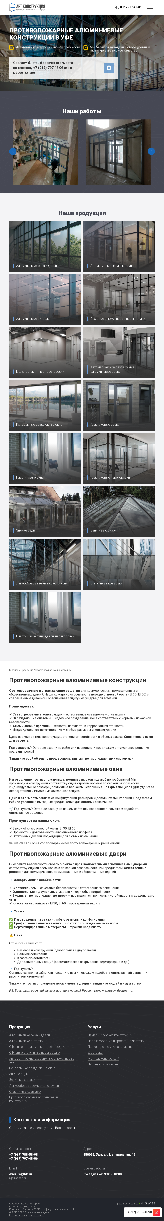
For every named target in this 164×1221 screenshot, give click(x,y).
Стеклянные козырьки (25, 1091)
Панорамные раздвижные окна (32, 1068)
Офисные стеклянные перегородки (34, 1052)
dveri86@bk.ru (20, 1174)
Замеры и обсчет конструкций (110, 1035)
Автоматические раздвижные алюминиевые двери (41, 1060)
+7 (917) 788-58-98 (23, 1154)
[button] (151, 151)
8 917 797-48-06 (130, 7)
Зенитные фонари (22, 1080)
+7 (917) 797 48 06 (48, 68)
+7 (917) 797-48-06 (23, 1158)
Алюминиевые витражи (26, 1041)
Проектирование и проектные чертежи (116, 1041)
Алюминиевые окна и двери (29, 1035)
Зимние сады (18, 1074)
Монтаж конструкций (103, 1058)
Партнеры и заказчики (104, 1064)
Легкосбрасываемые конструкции (34, 1086)
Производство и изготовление (110, 1047)
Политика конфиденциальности (26, 1215)
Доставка (95, 1052)
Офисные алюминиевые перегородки (36, 1047)
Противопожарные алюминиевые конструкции (34, 1099)
